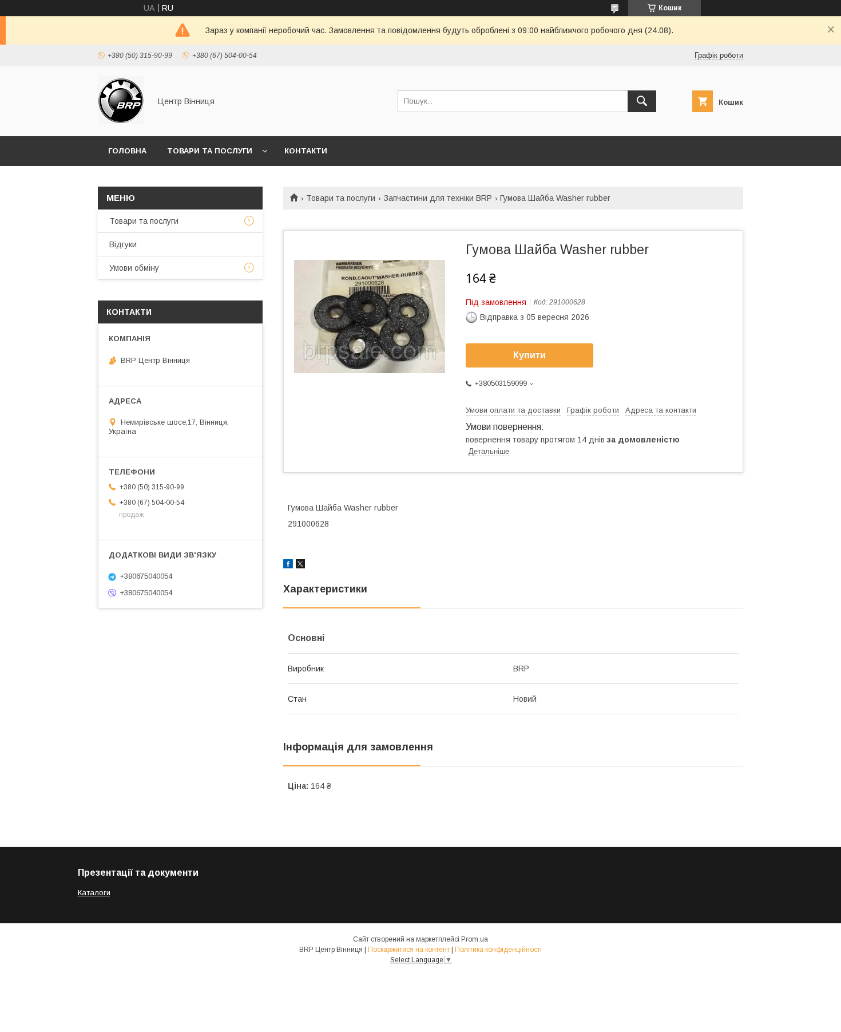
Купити (529, 355)
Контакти (305, 151)
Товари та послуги (209, 151)
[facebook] (288, 565)
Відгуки (123, 244)
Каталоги (94, 892)
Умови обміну (134, 267)
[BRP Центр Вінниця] (121, 121)
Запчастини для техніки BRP (438, 198)
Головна (127, 151)
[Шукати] (642, 101)
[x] (300, 565)
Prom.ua (474, 939)
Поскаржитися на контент (409, 950)
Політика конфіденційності (498, 950)
